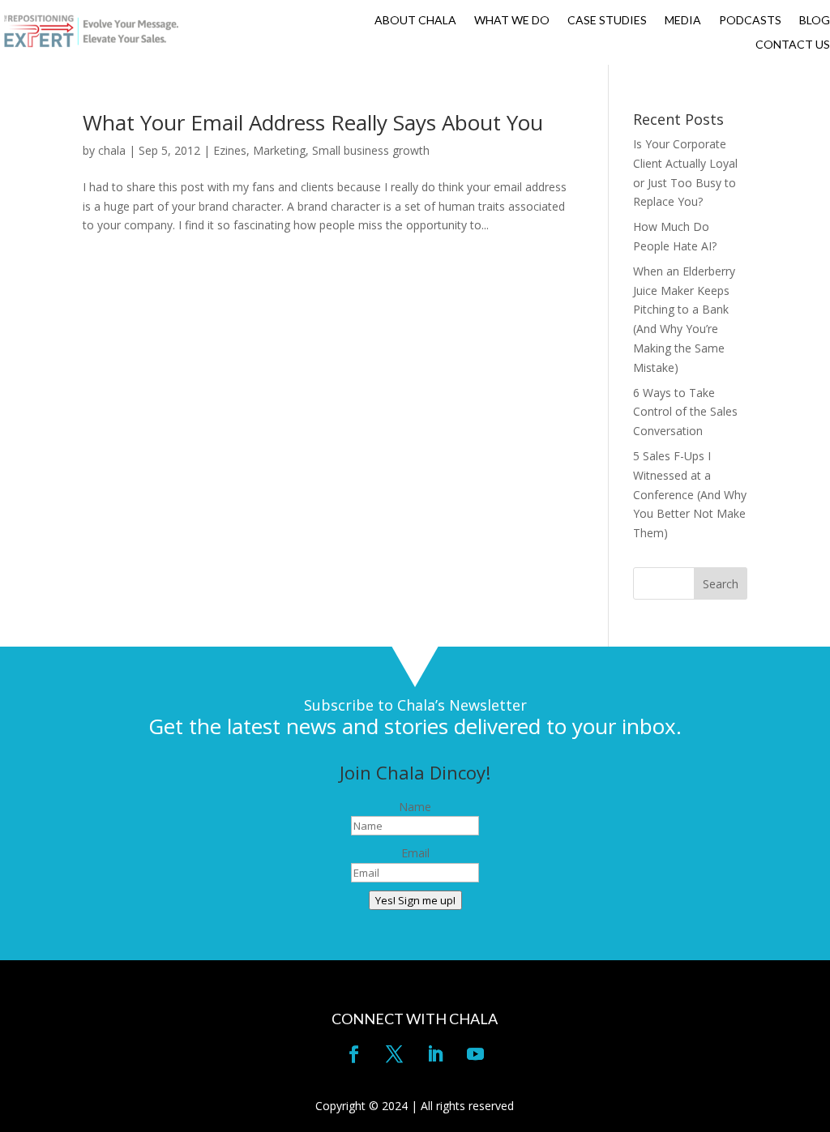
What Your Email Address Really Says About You (313, 122)
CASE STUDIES (607, 21)
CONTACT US (792, 45)
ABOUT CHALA (415, 21)
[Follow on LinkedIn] (435, 1054)
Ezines (229, 150)
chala (112, 150)
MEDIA (683, 21)
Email (415, 853)
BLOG (814, 21)
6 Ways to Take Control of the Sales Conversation (685, 412)
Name (415, 806)
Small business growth (371, 150)
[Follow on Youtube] (476, 1054)
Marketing (279, 150)
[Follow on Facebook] (354, 1054)
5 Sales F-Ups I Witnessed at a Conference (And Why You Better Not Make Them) (690, 494)
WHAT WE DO (512, 21)
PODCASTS (750, 21)
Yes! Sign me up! (415, 900)
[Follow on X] (395, 1054)
